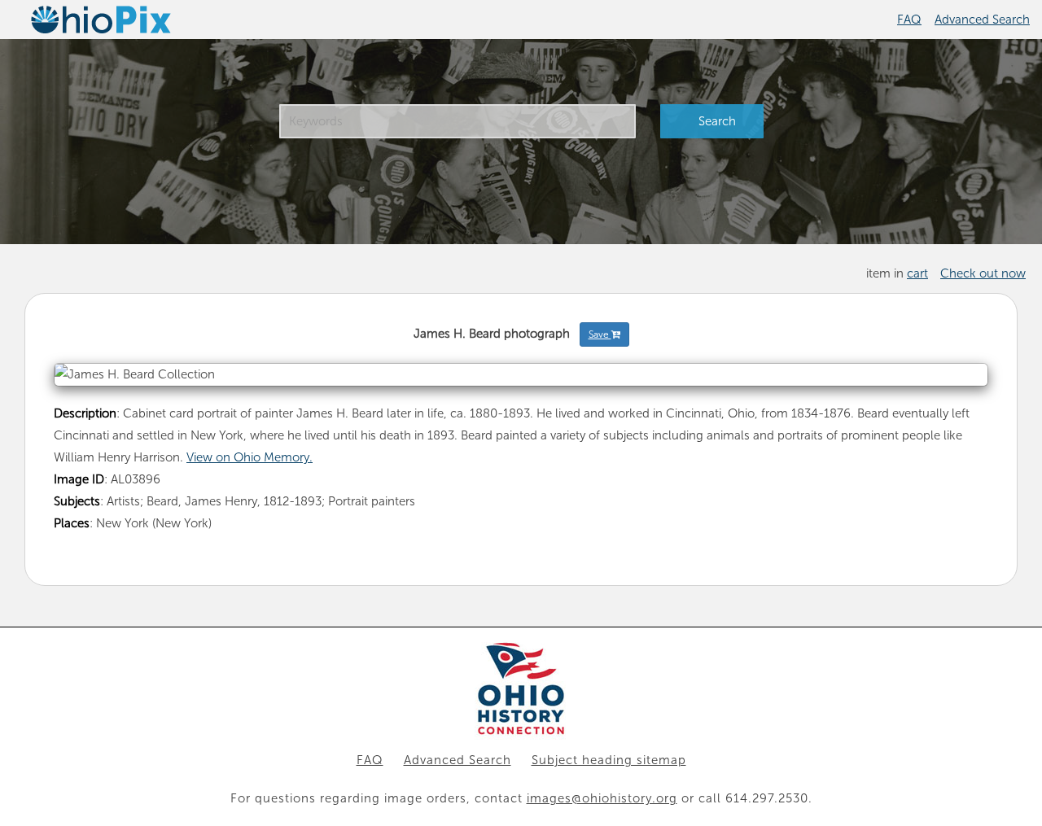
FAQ (909, 19)
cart (917, 273)
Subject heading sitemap (609, 760)
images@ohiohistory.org (602, 798)
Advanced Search (982, 19)
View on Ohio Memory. (249, 457)
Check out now (983, 273)
